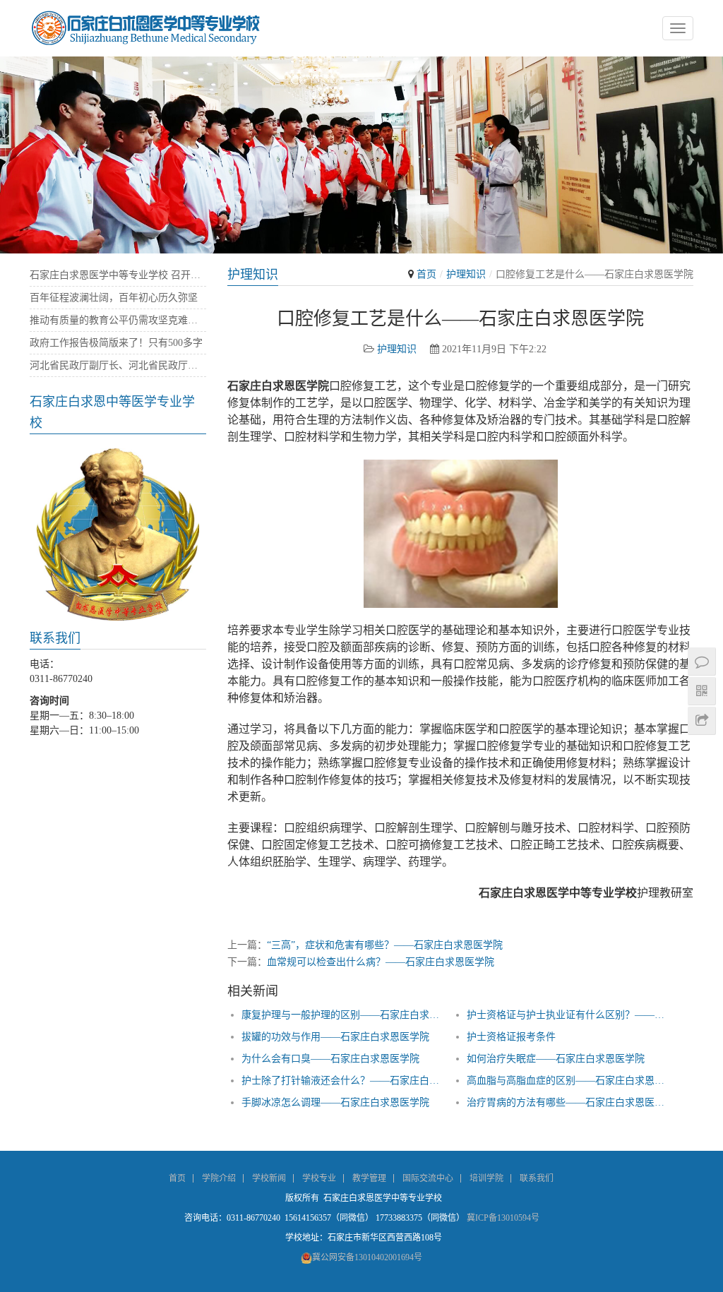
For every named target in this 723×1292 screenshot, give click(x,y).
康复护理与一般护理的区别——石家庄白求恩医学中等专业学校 (340, 1015)
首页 (426, 274)
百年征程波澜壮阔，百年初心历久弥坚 (114, 297)
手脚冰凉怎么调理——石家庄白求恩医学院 (335, 1102)
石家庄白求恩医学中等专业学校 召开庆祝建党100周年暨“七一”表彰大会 (118, 275)
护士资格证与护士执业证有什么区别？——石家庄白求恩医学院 (566, 1015)
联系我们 (537, 1178)
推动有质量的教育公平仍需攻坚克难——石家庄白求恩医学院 (118, 320)
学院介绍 (219, 1178)
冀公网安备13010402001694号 (367, 1257)
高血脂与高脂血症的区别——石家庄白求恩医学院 (566, 1080)
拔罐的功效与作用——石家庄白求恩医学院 (335, 1036)
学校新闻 (269, 1178)
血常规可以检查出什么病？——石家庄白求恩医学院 (380, 962)
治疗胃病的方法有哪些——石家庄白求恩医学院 (566, 1102)
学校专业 (319, 1178)
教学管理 (369, 1178)
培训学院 (486, 1178)
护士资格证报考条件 (511, 1036)
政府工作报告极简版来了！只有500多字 (116, 342)
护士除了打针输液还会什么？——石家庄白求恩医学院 (340, 1080)
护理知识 (466, 274)
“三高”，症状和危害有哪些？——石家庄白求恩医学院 (385, 945)
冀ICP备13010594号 (503, 1218)
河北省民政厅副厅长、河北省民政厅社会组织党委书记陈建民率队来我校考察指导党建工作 (118, 365)
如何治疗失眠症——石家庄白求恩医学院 (556, 1058)
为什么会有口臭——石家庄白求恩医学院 (330, 1058)
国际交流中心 (427, 1178)
